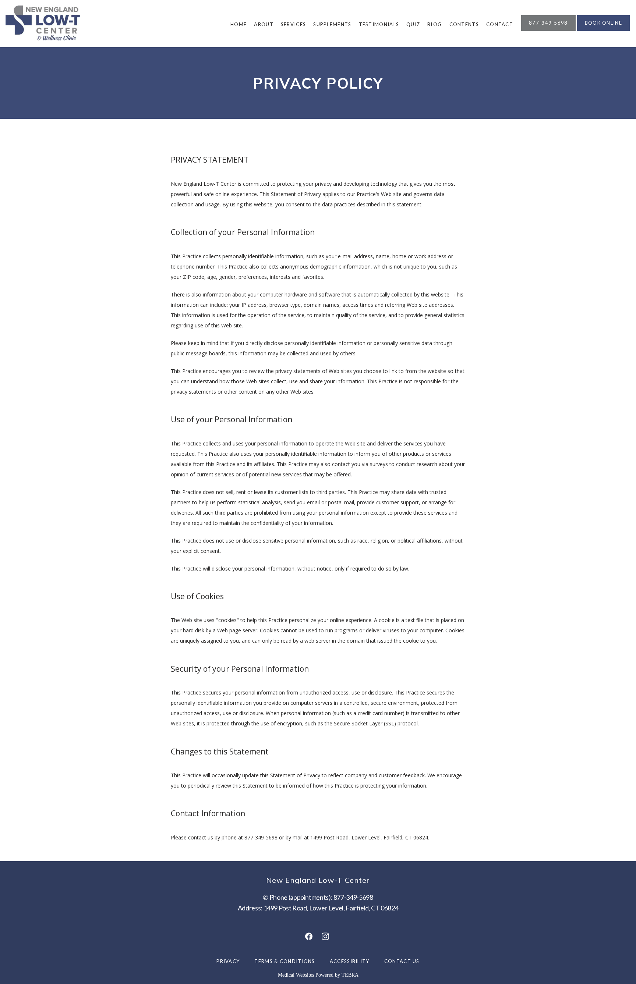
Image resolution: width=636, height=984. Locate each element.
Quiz (413, 24)
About (263, 24)
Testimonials (379, 24)
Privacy (228, 961)
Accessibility (350, 961)
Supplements (332, 24)
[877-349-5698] (548, 30)
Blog (434, 24)
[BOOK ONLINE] (603, 30)
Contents (464, 24)
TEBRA (350, 975)
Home (238, 24)
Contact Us (402, 961)
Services (293, 24)
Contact (499, 24)
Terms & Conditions (284, 961)
